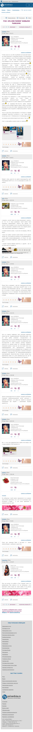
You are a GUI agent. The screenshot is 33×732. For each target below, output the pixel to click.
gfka (3, 198)
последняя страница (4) (24, 27)
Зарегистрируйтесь (15, 612)
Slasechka (4, 560)
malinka (4, 472)
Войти (29, 18)
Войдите (4, 612)
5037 (12, 489)
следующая (12, 27)
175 (15, 214)
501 (11, 48)
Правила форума (11, 18)
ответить (6, 151)
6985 (12, 214)
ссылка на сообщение (26, 52)
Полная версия (15, 1)
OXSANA (4, 31)
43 (14, 48)
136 (15, 577)
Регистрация (5, 1)
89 (14, 489)
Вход (10, 1)
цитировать (15, 151)
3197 (12, 577)
